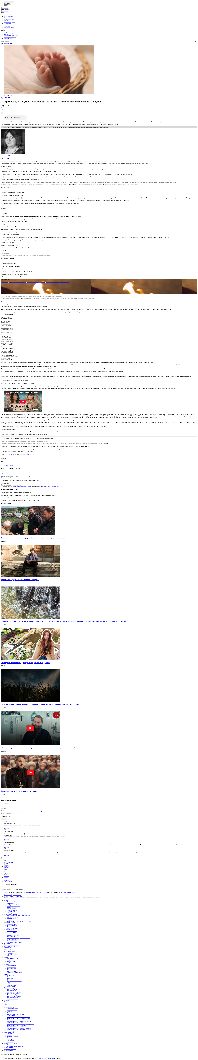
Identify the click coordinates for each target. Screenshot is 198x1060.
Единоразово (6, 478)
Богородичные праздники (13, 919)
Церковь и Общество (9, 1050)
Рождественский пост (12, 1008)
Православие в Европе (13, 995)
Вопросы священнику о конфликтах (16, 1025)
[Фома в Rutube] (6, 867)
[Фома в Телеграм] (7, 863)
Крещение (9, 1033)
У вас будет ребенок (12, 940)
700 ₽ (2, 471)
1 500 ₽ (2, 473)
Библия (6, 900)
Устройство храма (11, 932)
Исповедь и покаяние (12, 1036)
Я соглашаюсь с (11, 485)
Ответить (6, 828)
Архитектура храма (12, 931)
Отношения (7, 943)
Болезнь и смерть (11, 965)
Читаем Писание (11, 908)
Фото (5, 1003)
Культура (6, 974)
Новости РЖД (7, 949)
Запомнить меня (6, 816)
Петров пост (10, 1012)
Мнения (6, 1001)
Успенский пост (11, 1011)
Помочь (6, 8)
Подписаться (19, 889)
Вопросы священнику (9, 22)
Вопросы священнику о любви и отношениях (19, 1028)
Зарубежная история (12, 962)
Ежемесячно (15, 478)
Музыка (9, 979)
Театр (8, 983)
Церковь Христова (9, 1047)
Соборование (10, 1040)
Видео (5, 1004)
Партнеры (6, 880)
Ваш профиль (7, 3)
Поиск (5, 5)
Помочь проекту (5, 483)
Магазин (6, 873)
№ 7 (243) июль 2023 (25, 454)
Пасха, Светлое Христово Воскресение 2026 (18, 915)
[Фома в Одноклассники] (8, 862)
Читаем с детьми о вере (10, 37)
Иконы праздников (12, 925)
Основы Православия (9, 15)
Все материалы (8, 24)
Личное (6, 463)
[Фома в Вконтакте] (7, 860)
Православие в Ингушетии (14, 996)
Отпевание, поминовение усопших (16, 1038)
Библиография (10, 913)
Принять (59, 1058)
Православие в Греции (13, 993)
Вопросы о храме (11, 1031)
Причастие (10, 1035)
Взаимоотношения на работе (14, 972)
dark (4, 106)
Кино (8, 982)
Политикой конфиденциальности (50, 486)
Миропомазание (11, 1039)
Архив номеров (8, 881)
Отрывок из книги (9, 465)
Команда (6, 877)
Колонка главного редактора (11, 945)
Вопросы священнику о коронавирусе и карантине (20, 1024)
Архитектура (10, 975)
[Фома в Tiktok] (6, 865)
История (6, 957)
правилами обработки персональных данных (36, 892)
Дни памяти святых (12, 918)
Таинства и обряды (9, 1032)
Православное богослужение (11, 35)
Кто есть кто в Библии (13, 904)
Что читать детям (11, 939)
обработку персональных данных (23, 486)
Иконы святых (10, 926)
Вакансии (6, 878)
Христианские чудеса (12, 954)
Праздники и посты (9, 1007)
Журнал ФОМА (5, 98)
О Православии (11, 956)
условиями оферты (16, 485)
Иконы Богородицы (12, 924)
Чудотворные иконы (12, 928)
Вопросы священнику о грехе (15, 1022)
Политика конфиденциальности (12, 895)
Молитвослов (7, 23)
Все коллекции (8, 38)
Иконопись (10, 978)
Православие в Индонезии (14, 997)
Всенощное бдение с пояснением (15, 1046)
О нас (5, 871)
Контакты (6, 876)
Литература (10, 976)
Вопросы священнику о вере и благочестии (18, 1017)
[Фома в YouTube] (6, 866)
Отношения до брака (12, 969)
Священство (10, 1042)
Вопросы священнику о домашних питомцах (19, 1021)
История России (11, 961)
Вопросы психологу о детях (14, 942)
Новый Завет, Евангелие (13, 901)
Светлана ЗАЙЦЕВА (6, 155)
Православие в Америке (13, 989)
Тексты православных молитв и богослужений (16, 1051)
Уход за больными (11, 967)
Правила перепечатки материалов (13, 896)
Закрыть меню (4, 9)
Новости (6, 20)
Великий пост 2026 (12, 1010)
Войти (11, 43)
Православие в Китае (12, 999)
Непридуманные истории (10, 16)
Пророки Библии (11, 907)
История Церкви (11, 960)
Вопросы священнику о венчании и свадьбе (18, 1018)
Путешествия (7, 947)
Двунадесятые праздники (13, 917)
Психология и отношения (10, 17)
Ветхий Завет (10, 903)
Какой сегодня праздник (10, 32)
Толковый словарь (11, 985)
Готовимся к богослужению (11, 1043)
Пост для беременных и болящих (15, 1014)
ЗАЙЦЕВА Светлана (10, 454)
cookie (17, 897)
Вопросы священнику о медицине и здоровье (19, 1029)
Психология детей (11, 936)
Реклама (6, 874)
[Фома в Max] (5, 869)
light (2, 106)
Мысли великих (11, 986)
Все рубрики (7, 26)
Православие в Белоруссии (14, 992)
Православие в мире (9, 988)
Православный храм (9, 929)
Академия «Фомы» (9, 19)
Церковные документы (10, 1049)
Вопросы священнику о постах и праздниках (19, 921)
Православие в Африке (13, 990)
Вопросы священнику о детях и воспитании (18, 938)
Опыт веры (10, 953)
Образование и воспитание (11, 946)
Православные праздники (10, 914)
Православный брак (12, 971)
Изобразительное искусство (14, 981)
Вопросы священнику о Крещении (16, 1026)
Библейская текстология (13, 906)
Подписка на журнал (9, 27)
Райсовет (6, 34)
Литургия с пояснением (13, 1044)
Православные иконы (9, 922)
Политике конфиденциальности (47, 1058)
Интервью (6, 1000)
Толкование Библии (12, 910)
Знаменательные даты (12, 958)
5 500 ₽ (2, 474)
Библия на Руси (11, 911)
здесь (38, 480)
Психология (7, 964)
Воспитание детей (8, 933)
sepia (7, 106)
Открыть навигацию (9, 2)
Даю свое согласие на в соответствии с (30, 486)
